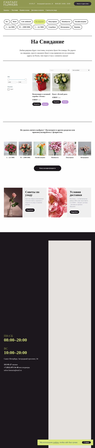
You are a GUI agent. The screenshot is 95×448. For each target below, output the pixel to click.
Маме (15, 21)
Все (7, 21)
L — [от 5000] (39, 27)
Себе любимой (26, 21)
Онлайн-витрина (80, 21)
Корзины (77, 27)
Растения (15, 10)
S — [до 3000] (10, 27)
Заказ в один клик (83, 3)
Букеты (6, 10)
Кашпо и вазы (24, 10)
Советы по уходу (51, 10)
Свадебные (52, 27)
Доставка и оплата (37, 10)
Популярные (52, 21)
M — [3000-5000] (24, 27)
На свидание (39, 21)
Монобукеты (66, 21)
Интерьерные (65, 27)
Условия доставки (76, 193)
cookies (56, 442)
